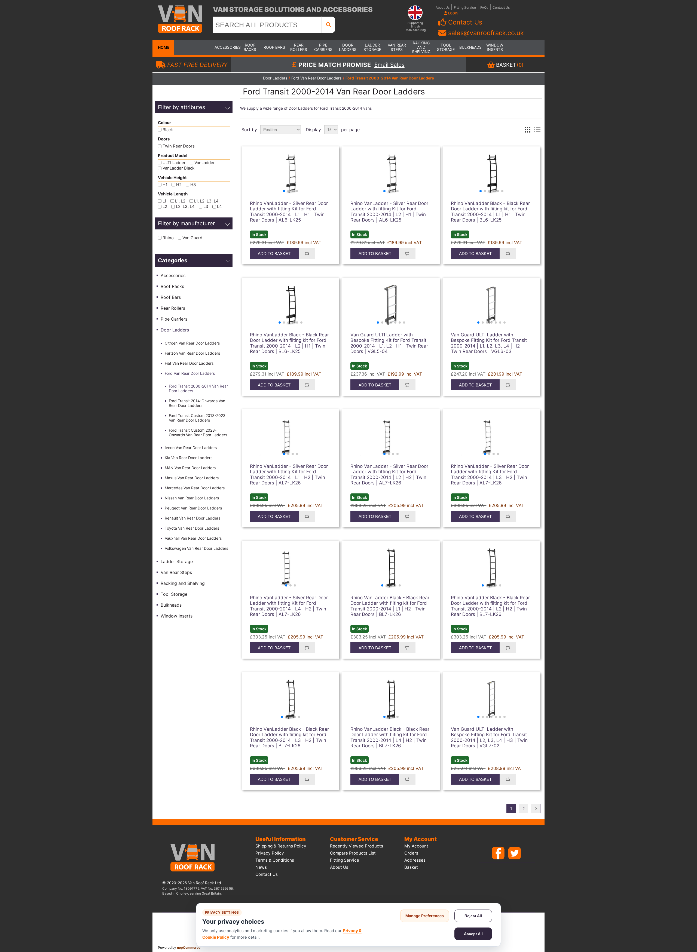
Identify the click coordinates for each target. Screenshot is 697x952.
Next (535, 808)
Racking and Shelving (421, 47)
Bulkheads (470, 47)
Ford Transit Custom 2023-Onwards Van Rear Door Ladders (198, 432)
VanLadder (204, 162)
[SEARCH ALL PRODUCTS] (328, 24)
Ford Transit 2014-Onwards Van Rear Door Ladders (197, 403)
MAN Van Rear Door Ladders (190, 467)
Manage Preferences (424, 915)
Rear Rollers (298, 47)
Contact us (266, 874)
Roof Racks (250, 47)
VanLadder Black (178, 168)
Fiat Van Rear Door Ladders (189, 363)
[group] (290, 173)
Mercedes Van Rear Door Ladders (195, 488)
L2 (165, 206)
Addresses (415, 860)
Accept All (473, 934)
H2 (179, 184)
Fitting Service (465, 7)
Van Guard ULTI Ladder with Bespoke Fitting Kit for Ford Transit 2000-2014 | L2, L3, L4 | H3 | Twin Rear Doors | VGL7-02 (489, 737)
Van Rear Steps (397, 47)
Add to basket (274, 253)
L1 (164, 201)
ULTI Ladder (174, 162)
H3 (193, 184)
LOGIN (452, 13)
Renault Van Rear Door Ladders (192, 518)
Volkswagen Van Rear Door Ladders (196, 548)
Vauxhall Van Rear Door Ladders (193, 538)
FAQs (484, 7)
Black (168, 129)
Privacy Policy (269, 853)
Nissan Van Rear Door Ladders (192, 498)
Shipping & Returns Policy (280, 846)
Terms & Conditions (274, 860)
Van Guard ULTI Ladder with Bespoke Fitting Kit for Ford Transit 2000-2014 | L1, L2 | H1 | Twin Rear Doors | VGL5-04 (389, 343)
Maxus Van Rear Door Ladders (192, 477)
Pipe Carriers (323, 47)
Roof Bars (274, 47)
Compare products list (353, 853)
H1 (165, 184)
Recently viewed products (356, 846)
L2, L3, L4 (185, 206)
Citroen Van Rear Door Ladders (192, 343)
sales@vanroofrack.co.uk (486, 33)
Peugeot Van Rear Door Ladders (193, 508)
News (261, 867)
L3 (205, 206)
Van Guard (192, 237)
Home (163, 47)
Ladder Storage (372, 47)
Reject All (473, 916)
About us (339, 867)
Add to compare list (307, 253)
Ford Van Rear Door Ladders (190, 373)
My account (416, 846)
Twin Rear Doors (179, 146)
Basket (411, 867)
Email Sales (389, 65)
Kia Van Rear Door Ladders (188, 457)
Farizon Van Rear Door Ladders (192, 353)
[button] (284, 191)
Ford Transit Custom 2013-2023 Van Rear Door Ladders (197, 417)
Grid (527, 129)
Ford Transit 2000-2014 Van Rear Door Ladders (198, 388)
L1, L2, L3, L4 (206, 201)
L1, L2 (180, 201)
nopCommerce (188, 947)
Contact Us (501, 7)
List (537, 129)
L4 (219, 206)
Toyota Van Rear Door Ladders (192, 528)
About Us (443, 7)
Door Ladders (347, 47)
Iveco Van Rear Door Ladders (191, 447)
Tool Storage (446, 47)
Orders (411, 853)
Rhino (168, 237)
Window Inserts (494, 47)
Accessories (225, 47)
